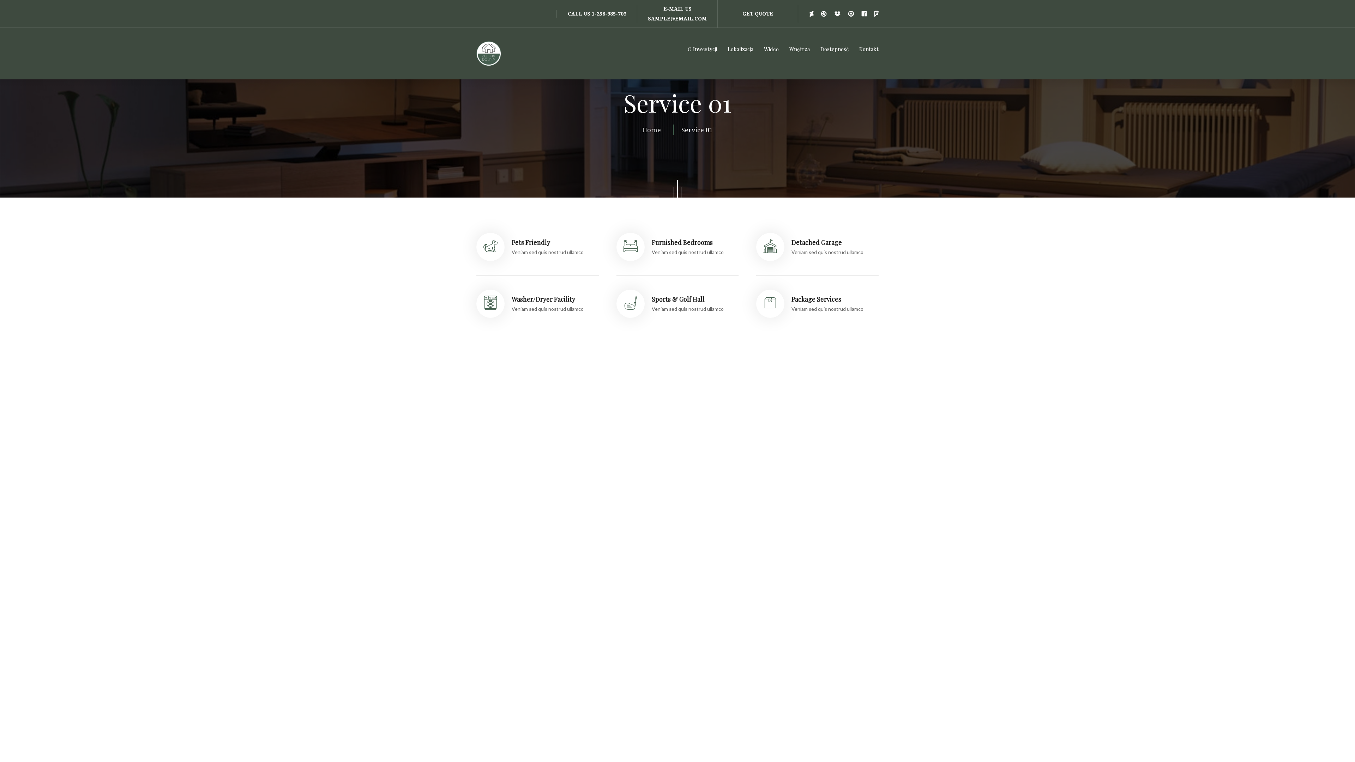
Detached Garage (816, 242)
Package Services (816, 299)
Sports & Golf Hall (678, 299)
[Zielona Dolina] (490, 54)
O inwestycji (702, 49)
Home (653, 130)
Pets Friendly (531, 242)
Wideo (771, 49)
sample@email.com (677, 18)
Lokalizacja (740, 49)
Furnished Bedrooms (682, 242)
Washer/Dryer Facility (543, 299)
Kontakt (869, 49)
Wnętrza (799, 49)
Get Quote (757, 13)
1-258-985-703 (609, 13)
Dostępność (834, 49)
